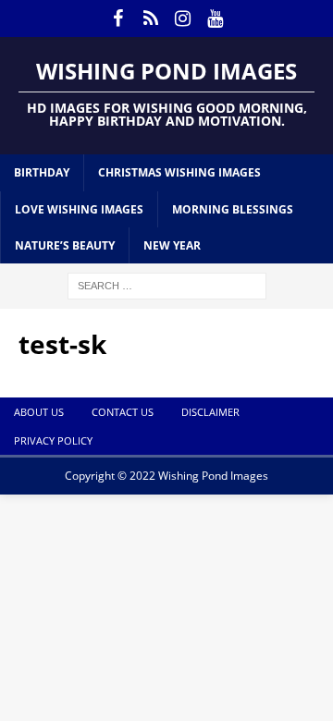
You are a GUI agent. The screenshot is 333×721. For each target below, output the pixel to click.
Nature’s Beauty (65, 245)
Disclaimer (210, 412)
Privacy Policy (53, 440)
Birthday (41, 172)
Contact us (123, 412)
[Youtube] (215, 18)
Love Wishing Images (79, 209)
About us (39, 412)
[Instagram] (182, 18)
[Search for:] (167, 284)
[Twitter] (150, 18)
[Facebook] (118, 18)
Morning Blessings (232, 209)
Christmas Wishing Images (179, 172)
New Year (172, 245)
